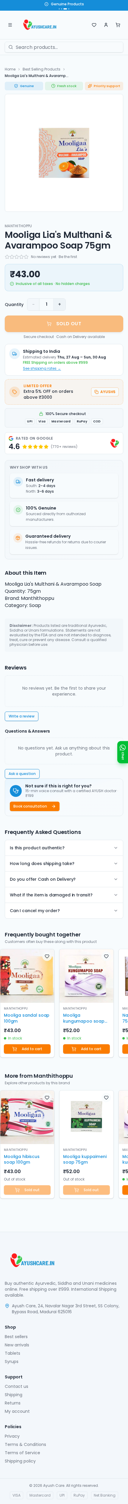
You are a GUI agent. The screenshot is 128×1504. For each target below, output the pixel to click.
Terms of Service (22, 1453)
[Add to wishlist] (47, 956)
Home (10, 69)
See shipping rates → (42, 368)
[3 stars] (16, 256)
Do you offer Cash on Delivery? (43, 879)
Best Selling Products (41, 69)
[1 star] (7, 256)
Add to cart (32, 1048)
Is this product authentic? (37, 848)
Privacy (12, 1436)
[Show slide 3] (65, 8)
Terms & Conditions (25, 1444)
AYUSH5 (107, 391)
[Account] (106, 25)
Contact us (16, 1386)
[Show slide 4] (68, 8)
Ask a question (22, 773)
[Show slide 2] (61, 8)
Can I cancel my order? (35, 911)
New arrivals (17, 1345)
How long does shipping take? (42, 863)
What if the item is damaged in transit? (51, 895)
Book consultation (30, 806)
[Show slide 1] (59, 8)
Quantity (14, 304)
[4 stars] (21, 256)
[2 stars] (12, 256)
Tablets (12, 1353)
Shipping (13, 1395)
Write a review (22, 716)
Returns (13, 1403)
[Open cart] (118, 25)
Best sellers (16, 1337)
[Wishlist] (94, 25)
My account (17, 1411)
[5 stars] (26, 256)
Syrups (11, 1361)
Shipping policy (20, 1461)
